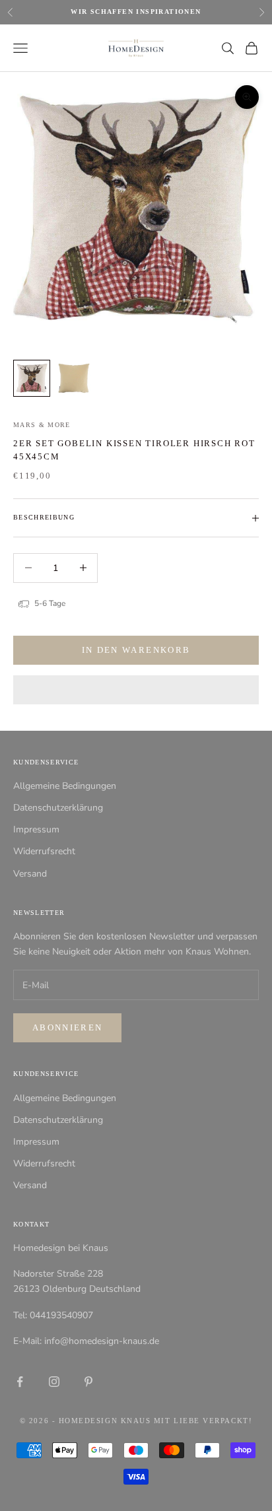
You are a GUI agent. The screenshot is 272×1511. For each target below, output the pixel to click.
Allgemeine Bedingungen (64, 786)
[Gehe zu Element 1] (31, 378)
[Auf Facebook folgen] (19, 1381)
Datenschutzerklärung (58, 807)
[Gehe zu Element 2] (73, 378)
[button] (136, 689)
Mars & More (42, 424)
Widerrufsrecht (44, 851)
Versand (30, 873)
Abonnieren (67, 1027)
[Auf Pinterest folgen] (88, 1381)
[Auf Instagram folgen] (54, 1381)
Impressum (36, 829)
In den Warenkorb (136, 650)
